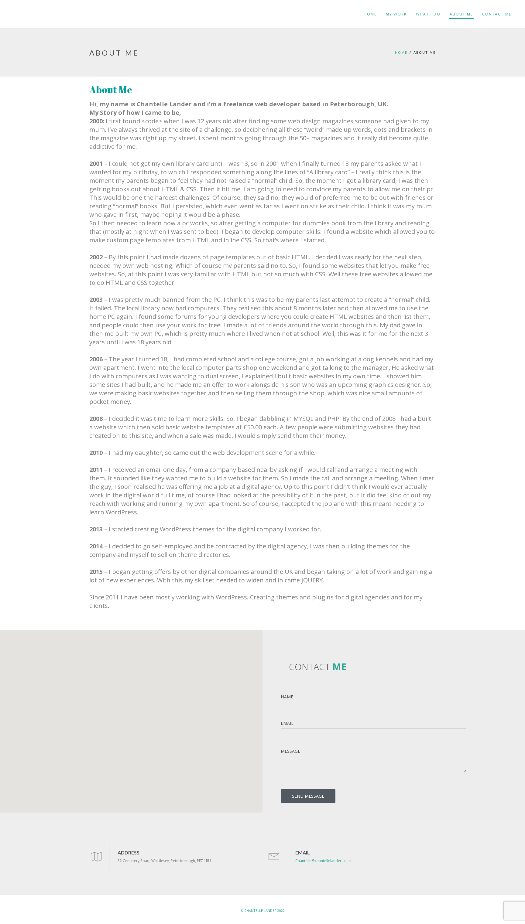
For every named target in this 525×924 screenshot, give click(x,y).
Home (401, 52)
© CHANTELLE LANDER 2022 (263, 910)
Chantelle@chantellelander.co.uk (323, 860)
